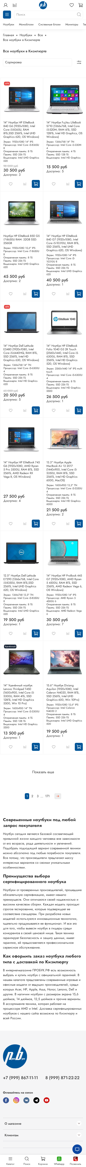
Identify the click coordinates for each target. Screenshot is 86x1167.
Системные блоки (49, 24)
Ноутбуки (8, 24)
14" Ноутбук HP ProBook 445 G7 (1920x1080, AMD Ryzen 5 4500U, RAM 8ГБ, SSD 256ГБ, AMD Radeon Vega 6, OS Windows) (64, 583)
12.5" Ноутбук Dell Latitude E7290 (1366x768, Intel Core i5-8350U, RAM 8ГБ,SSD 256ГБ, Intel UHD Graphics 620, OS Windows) (21, 583)
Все (40, 35)
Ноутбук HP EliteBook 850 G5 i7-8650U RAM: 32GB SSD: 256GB (21, 239)
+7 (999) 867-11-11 (20, 1078)
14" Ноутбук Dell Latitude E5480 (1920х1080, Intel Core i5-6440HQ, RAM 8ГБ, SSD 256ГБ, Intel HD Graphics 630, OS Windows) (21, 353)
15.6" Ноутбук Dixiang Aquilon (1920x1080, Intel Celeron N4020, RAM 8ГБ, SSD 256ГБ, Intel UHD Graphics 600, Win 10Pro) (62, 692)
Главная (8, 35)
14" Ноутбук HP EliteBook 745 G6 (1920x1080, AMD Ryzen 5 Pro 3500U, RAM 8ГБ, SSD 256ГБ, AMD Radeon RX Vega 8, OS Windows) (21, 469)
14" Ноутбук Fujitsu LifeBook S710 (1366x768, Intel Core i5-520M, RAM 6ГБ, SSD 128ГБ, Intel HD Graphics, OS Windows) (64, 129)
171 (47, 796)
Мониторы (71, 24)
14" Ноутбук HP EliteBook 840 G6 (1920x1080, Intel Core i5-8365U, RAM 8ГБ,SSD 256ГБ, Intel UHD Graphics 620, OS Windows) (21, 129)
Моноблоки (26, 24)
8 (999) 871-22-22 (62, 1078)
